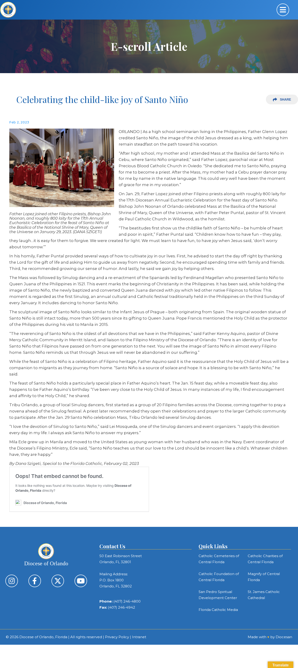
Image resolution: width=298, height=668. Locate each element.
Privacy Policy (117, 637)
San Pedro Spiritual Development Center (218, 595)
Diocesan (284, 637)
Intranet (139, 637)
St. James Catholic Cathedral (264, 595)
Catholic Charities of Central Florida (265, 559)
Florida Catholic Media (218, 609)
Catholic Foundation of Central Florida (219, 577)
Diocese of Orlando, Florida (43, 637)
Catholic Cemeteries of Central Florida (219, 559)
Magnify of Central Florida (264, 577)
